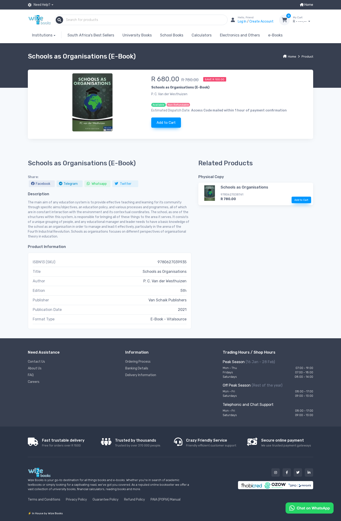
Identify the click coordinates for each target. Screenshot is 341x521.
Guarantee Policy (106, 499)
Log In (242, 21)
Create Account (261, 21)
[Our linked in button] (309, 472)
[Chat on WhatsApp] (310, 507)
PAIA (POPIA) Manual (165, 499)
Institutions (42, 35)
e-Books (275, 35)
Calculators (202, 35)
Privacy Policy (76, 499)
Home (308, 5)
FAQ (31, 375)
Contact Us (36, 362)
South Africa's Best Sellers (91, 35)
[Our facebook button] (287, 472)
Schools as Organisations (244, 187)
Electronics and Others (240, 35)
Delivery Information (140, 375)
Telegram (71, 184)
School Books (171, 35)
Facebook (43, 184)
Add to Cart (166, 122)
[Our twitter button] (298, 472)
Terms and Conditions (44, 499)
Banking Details (136, 368)
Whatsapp (99, 184)
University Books (137, 35)
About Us (35, 368)
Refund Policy (134, 499)
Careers (33, 382)
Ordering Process (138, 362)
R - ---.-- (300, 20)
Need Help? (41, 5)
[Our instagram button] (275, 472)
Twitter (125, 184)
